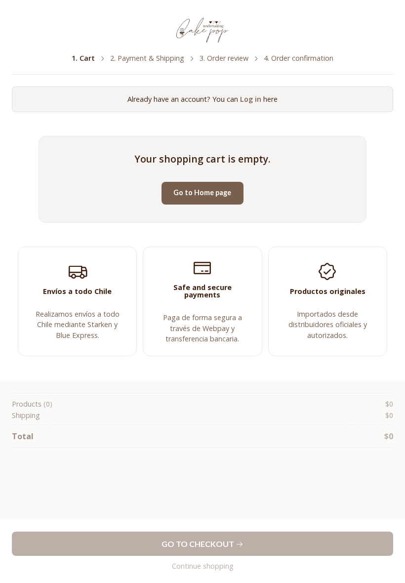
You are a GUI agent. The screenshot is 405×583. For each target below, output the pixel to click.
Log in (250, 99)
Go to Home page (202, 192)
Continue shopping (203, 566)
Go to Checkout (199, 543)
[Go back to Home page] (202, 30)
